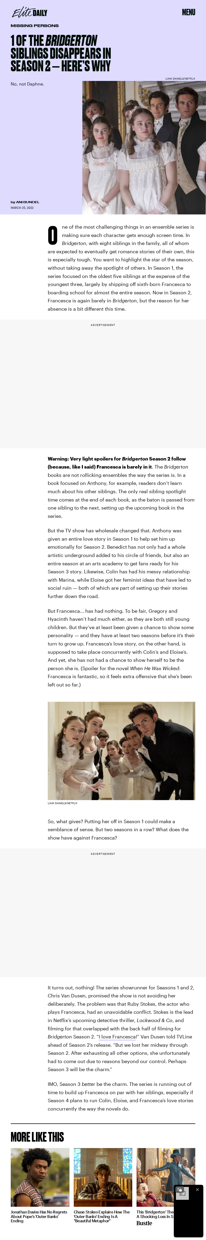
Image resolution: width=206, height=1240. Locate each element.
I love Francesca (117, 1036)
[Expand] (179, 1189)
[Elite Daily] (30, 12)
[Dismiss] (197, 1189)
